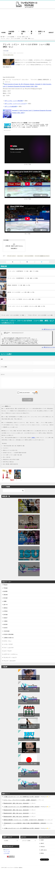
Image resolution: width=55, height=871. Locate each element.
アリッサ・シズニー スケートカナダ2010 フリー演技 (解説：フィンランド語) (14, 315)
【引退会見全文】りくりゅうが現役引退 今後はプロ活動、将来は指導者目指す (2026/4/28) (24, 823)
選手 (31, 32)
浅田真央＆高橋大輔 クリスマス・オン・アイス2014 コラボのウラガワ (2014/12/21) (23, 819)
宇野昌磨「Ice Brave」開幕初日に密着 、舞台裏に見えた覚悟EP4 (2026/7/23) (29, 537)
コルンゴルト (20, 255)
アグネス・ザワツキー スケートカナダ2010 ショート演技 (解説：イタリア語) (41, 315)
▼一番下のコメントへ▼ (48, 329)
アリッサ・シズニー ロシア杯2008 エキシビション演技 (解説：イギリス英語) (24, 299)
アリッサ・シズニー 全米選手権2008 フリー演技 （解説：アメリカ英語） (23, 271)
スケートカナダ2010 (29, 255)
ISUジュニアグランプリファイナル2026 (29, 553)
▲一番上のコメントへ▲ (48, 347)
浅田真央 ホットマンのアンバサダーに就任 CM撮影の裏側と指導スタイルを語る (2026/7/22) (29, 522)
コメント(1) (6, 50)
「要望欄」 (33, 437)
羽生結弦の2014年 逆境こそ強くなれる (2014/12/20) (16, 803)
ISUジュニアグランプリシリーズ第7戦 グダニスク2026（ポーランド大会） (29, 569)
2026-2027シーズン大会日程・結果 (27, 714)
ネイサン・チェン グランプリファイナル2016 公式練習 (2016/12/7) (19, 800)
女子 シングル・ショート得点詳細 (13, 100)
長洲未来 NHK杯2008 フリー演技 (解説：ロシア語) (19, 285)
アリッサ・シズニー (12, 255)
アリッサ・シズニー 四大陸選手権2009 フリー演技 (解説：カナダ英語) (23, 278)
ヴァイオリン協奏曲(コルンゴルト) (42, 255)
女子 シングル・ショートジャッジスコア (15, 103)
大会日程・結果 (11, 32)
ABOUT (51, 32)
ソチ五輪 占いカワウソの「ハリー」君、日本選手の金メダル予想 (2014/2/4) (21, 796)
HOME (3, 32)
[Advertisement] (27, 19)
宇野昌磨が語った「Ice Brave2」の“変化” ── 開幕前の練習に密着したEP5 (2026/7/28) (29, 506)
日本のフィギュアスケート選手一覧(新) (28, 763)
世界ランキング (41, 32)
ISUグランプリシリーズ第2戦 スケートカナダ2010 (25, 122)
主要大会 (23, 32)
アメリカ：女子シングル (8, 54)
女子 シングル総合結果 (11, 106)
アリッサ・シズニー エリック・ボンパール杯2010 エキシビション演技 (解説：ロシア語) (26, 306)
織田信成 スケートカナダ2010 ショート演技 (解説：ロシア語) (21, 292)
